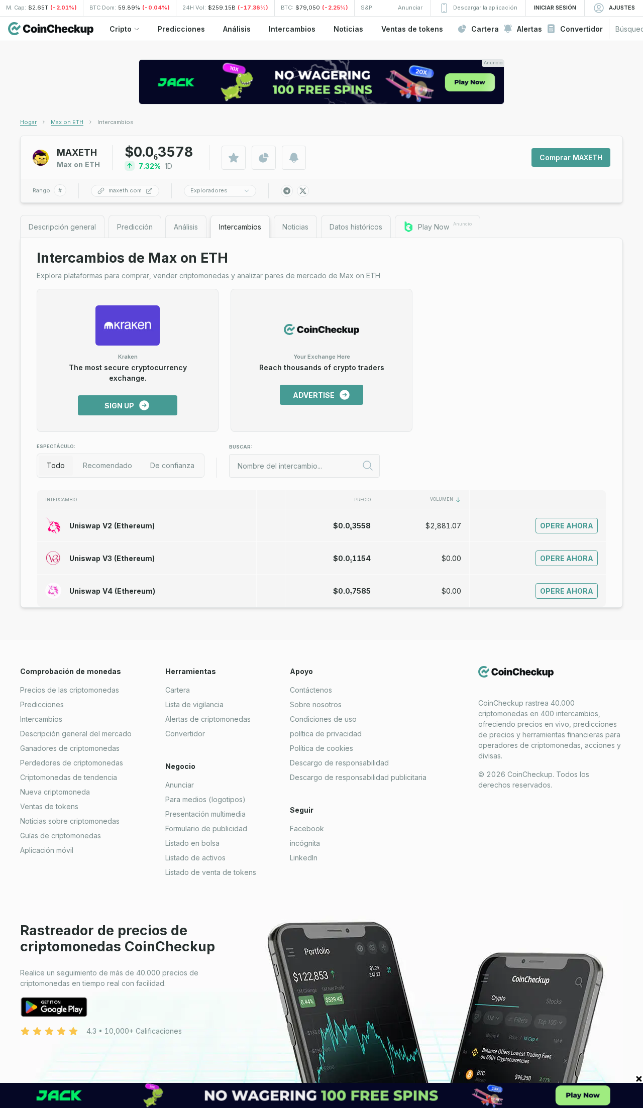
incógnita (305, 843)
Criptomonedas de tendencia (68, 777)
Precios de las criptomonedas (69, 690)
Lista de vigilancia (194, 704)
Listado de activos (195, 857)
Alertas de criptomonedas (208, 719)
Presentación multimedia (205, 814)
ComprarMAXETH (571, 157)
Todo (56, 465)
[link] (115, 122)
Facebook (307, 828)
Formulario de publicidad (206, 828)
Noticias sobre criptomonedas (70, 821)
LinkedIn (303, 857)
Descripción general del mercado (76, 733)
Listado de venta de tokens (210, 872)
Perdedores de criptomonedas (71, 762)
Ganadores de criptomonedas (70, 748)
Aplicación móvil (46, 850)
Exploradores (209, 190)
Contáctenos (311, 690)
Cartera (177, 690)
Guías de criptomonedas (60, 835)
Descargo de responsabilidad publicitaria (358, 777)
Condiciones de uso (323, 719)
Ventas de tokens (49, 806)
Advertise (314, 395)
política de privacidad (326, 733)
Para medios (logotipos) (205, 799)
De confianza (172, 465)
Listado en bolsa (192, 843)
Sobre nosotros (316, 704)
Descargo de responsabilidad (339, 762)
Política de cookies (321, 748)
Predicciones (42, 704)
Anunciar (179, 785)
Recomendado (107, 465)
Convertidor (185, 733)
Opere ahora (566, 525)
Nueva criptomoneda (55, 792)
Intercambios (41, 719)
